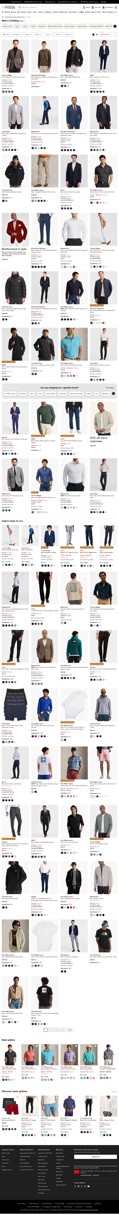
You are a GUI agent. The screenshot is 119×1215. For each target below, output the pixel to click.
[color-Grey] (9, 150)
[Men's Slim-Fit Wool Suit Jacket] (74, 171)
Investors (58, 1163)
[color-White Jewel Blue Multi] (62, 796)
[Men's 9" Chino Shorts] (49, 1106)
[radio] (3, 91)
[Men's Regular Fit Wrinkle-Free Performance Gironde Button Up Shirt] (69, 1106)
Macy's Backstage (43, 1163)
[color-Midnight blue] (110, 1135)
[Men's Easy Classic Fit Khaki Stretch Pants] (103, 646)
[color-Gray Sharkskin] (45, 857)
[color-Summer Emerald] (85, 1078)
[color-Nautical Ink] (97, 796)
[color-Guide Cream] (3, 966)
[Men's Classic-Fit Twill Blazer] (74, 935)
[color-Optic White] (36, 512)
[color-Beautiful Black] (6, 856)
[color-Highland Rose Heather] (23, 1078)
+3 (47, 148)
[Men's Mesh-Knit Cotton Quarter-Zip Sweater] (74, 287)
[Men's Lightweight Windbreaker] (74, 56)
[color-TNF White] (33, 792)
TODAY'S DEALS (16, 2)
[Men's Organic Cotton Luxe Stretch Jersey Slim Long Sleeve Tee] (108, 1106)
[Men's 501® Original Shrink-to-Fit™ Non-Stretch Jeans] (108, 535)
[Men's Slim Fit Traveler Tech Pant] (30, 1106)
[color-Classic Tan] (33, 201)
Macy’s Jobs (59, 1171)
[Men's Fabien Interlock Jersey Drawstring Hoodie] (15, 344)
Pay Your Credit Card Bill (26, 1169)
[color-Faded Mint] (71, 853)
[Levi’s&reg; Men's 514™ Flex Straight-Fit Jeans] (44, 588)
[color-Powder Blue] (68, 267)
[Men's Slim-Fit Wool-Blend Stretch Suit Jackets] (15, 112)
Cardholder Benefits (25, 1156)
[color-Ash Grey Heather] (74, 907)
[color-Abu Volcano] (42, 624)
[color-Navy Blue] (100, 92)
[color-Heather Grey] (42, 915)
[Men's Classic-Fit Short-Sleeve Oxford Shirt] (74, 762)
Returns (4, 1166)
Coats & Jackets (70, 26)
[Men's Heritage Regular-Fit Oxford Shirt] (44, 474)
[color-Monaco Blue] (36, 323)
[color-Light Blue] (71, 507)
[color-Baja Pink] (71, 376)
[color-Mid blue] (42, 1135)
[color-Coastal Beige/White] (74, 853)
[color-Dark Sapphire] (88, 1132)
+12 (74, 565)
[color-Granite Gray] (68, 678)
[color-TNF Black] (97, 736)
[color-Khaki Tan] (94, 796)
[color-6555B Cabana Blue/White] (68, 853)
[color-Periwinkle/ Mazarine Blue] (12, 742)
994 (69, 1030)
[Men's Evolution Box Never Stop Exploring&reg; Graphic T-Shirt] (44, 992)
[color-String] (45, 915)
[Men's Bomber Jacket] (103, 877)
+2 (18, 150)
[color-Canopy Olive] (45, 201)
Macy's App (41, 1159)
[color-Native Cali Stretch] (33, 624)
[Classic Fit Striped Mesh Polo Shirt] (108, 1054)
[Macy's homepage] (3, 17)
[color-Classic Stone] (100, 796)
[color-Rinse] (71, 454)
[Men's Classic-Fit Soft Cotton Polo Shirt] (30, 1054)
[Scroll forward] (113, 393)
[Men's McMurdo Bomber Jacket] (15, 171)
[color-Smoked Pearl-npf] (6, 907)
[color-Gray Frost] (71, 267)
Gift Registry (41, 1193)
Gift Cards (22, 1159)
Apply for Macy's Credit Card (27, 1153)
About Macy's (59, 1153)
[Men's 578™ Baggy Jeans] (89, 535)
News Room (59, 1175)
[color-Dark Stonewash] (62, 454)
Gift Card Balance (24, 1163)
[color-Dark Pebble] (100, 680)
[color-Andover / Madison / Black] (39, 966)
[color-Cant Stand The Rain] (74, 454)
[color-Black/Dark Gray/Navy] (3, 742)
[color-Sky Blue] (29, 1078)
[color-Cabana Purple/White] (104, 1078)
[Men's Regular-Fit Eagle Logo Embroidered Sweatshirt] (44, 56)
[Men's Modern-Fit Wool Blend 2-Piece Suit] (44, 287)
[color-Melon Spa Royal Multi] (71, 796)
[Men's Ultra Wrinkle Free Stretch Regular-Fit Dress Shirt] (74, 229)
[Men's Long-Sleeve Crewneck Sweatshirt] (89, 1054)
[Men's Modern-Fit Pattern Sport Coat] (15, 56)
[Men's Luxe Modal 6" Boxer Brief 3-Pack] (10, 1106)
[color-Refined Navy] (65, 86)
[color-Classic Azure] (6, 966)
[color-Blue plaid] (3, 454)
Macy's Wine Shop (43, 1169)
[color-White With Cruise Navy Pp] (62, 740)
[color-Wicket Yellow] (94, 203)
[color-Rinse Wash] (12, 682)
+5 (47, 200)
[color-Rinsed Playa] (68, 566)
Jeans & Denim (82, 26)
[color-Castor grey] (107, 1135)
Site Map (58, 1178)
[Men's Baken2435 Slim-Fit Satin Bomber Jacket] (103, 287)
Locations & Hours (43, 1156)
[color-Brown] (3, 92)
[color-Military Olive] (91, 854)
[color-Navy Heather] (62, 319)
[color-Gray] (36, 148)
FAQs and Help (6, 1153)
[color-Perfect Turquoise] (62, 376)
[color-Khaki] (68, 86)
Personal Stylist (42, 1173)
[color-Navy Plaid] (71, 208)
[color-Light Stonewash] (15, 682)
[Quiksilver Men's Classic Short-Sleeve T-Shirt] (74, 588)
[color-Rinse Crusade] (82, 566)
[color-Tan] (39, 148)
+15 (77, 796)
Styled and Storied (61, 1185)
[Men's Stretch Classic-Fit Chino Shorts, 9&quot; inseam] (103, 762)
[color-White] (62, 267)
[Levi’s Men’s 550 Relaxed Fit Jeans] (74, 418)
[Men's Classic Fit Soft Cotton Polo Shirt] (103, 171)
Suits (17, 26)
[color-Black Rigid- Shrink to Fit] (104, 566)
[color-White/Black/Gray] (6, 742)
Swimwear (42, 26)
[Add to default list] (17, 527)
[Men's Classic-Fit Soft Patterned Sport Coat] (44, 646)
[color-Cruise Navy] (68, 907)
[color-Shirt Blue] (45, 512)
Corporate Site (59, 1159)
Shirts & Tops (7, 26)
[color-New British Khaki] (9, 856)
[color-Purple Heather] (26, 1078)
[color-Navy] (6, 92)
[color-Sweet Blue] (94, 625)
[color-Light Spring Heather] (65, 907)
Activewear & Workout (96, 26)
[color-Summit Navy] (6, 319)
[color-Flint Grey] (91, 915)
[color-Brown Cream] (33, 684)
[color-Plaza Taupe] (62, 623)
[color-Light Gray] (100, 150)
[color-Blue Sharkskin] (42, 565)
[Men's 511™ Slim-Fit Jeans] (69, 535)
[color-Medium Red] (42, 512)
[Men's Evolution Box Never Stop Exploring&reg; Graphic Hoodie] (74, 646)
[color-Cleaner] (36, 624)
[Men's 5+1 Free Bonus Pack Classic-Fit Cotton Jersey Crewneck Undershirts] (74, 704)
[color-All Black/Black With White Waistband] (9, 742)
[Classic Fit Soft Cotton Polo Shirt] (69, 1054)
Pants (25, 26)
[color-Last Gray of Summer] (85, 566)
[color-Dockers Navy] (94, 680)
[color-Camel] (97, 854)
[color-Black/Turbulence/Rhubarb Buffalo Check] (6, 1129)
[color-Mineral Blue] (100, 323)
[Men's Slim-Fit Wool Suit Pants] (15, 762)
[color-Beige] (36, 201)
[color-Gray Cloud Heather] (71, 1078)
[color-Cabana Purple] (74, 376)
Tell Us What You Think (44, 1189)
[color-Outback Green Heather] (9, 1080)
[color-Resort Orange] (94, 1078)
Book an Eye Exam (43, 1186)
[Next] (27, 56)
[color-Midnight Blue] (97, 915)
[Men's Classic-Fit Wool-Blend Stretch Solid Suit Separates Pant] (15, 588)
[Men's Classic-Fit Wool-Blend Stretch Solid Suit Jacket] (103, 112)
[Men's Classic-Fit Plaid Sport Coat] (15, 474)
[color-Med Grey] (71, 150)
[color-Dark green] (26, 1135)
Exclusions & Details (86, 1175)
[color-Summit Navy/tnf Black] (36, 374)
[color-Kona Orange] (68, 376)
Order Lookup (5, 1159)
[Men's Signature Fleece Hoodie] (74, 877)
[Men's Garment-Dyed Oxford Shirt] (15, 992)
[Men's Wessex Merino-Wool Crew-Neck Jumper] (44, 418)
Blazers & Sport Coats (55, 26)
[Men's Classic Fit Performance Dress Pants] (44, 112)
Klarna (3, 1156)
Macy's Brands (42, 1166)
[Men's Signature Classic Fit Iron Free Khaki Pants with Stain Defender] (15, 821)
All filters (111, 387)
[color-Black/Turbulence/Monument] (12, 1129)
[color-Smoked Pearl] (6, 201)
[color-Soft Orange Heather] (100, 203)
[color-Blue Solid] (97, 150)
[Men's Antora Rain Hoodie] (15, 877)
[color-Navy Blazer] (12, 856)
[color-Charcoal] (94, 92)
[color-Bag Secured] (88, 566)
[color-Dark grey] (29, 1135)
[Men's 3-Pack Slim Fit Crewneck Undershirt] (44, 935)
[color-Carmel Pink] (103, 203)
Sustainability (59, 1181)
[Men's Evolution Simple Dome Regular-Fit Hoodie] (103, 704)
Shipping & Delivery (7, 1169)
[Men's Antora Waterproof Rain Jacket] (44, 344)
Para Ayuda (5, 1163)
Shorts (33, 26)
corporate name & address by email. (88, 1210)
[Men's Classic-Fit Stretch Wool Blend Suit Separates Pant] (44, 229)
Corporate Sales (60, 1156)
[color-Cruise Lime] (65, 376)
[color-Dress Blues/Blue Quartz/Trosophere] (15, 1129)
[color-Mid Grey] (103, 150)
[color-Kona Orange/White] (110, 1078)
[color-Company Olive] (15, 1022)
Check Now (96, 1175)
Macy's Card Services (26, 1166)
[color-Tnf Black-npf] (33, 374)
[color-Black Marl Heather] (91, 203)
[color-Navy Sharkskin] (42, 857)
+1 (105, 150)
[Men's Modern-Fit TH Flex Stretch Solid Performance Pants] (103, 229)
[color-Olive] (103, 323)
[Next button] (114, 26)
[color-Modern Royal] (88, 1078)
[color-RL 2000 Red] (36, 736)
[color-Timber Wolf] (97, 680)
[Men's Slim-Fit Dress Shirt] (74, 474)
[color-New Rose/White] (65, 796)
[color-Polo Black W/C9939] (65, 319)
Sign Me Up (95, 1157)
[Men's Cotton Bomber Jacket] (103, 821)
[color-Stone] (51, 1135)
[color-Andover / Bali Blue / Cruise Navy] (42, 966)
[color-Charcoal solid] (15, 454)
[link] (15, 83)
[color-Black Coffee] (85, 1132)
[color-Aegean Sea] (33, 512)
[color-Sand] (94, 854)
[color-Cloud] (103, 680)
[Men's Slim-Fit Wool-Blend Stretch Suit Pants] (103, 474)
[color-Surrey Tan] (3, 1022)
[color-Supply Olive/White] (107, 1078)
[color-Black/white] (3, 510)
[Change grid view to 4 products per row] (93, 35)
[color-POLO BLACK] (65, 740)
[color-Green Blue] (9, 92)
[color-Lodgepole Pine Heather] (71, 319)
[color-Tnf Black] (3, 319)
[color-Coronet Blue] (39, 323)
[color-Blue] (6, 150)
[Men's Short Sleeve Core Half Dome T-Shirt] (103, 935)
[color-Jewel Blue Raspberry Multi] (68, 796)
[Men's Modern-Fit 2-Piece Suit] (103, 56)
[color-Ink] (39, 201)
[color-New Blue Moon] (91, 566)
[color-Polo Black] (62, 86)
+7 (17, 1022)
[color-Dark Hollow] (65, 566)
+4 (106, 266)
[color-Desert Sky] (91, 625)
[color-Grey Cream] (36, 684)
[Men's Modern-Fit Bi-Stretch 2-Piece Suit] (15, 418)
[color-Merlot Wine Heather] (68, 319)
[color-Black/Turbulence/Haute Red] (3, 1129)
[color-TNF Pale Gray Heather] (91, 736)
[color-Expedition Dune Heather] (32, 1078)
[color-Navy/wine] (9, 510)
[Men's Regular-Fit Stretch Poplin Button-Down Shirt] (103, 588)
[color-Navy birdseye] (6, 454)
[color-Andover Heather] (74, 319)
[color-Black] (97, 92)
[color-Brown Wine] (12, 92)
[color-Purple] (6, 510)
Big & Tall (109, 26)
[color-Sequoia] (71, 566)
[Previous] (4, 56)
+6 (76, 507)
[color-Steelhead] (3, 856)
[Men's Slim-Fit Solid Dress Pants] (103, 344)
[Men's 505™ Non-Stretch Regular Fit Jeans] (15, 646)
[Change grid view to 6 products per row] (97, 34)
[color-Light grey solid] (9, 454)
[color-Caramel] (65, 267)
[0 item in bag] (116, 7)
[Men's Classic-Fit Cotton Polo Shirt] (74, 344)
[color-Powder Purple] (62, 1078)
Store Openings (42, 1183)
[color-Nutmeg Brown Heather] (45, 736)
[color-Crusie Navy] (42, 736)
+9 (76, 375)
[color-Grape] (74, 507)
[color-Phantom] (65, 623)
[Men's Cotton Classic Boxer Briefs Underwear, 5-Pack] (15, 704)
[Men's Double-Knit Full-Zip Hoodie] (15, 935)
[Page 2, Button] (73, 1030)
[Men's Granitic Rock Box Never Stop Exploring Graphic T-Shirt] (44, 762)
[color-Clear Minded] (62, 566)
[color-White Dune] (94, 736)
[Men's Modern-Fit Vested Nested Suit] (44, 821)
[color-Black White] (42, 684)
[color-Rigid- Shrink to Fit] (101, 566)
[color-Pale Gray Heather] (71, 678)
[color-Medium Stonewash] (65, 454)
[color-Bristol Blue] (48, 1080)
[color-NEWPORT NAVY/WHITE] (101, 1078)
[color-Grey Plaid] (103, 92)
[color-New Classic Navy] (65, 853)
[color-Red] (71, 907)
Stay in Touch (41, 1176)
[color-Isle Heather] (65, 1078)
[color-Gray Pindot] (39, 857)
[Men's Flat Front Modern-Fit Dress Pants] (89, 1106)
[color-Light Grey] (3, 150)
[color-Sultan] (39, 624)
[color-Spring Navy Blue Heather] (97, 203)
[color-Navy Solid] (36, 857)
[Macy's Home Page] (8, 7)
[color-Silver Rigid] (107, 566)
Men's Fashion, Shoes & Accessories (15, 17)
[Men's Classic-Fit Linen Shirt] (74, 821)
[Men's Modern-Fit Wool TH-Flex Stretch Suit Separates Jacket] (49, 535)
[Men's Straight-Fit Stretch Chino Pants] (44, 171)
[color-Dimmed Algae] (39, 1024)
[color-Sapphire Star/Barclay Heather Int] (33, 736)
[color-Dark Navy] (91, 92)
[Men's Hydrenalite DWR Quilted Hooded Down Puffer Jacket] (15, 287)
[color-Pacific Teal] (62, 678)
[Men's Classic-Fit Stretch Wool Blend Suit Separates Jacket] (74, 112)
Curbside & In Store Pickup (45, 1153)
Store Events (41, 1179)
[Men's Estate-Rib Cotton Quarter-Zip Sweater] (44, 704)
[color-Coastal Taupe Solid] (39, 512)
